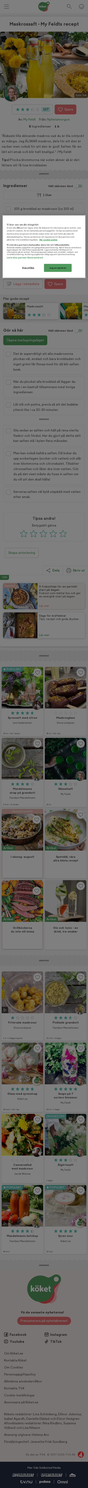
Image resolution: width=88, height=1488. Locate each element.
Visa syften (28, 268)
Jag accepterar (58, 268)
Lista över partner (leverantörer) (25, 257)
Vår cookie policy (48, 240)
